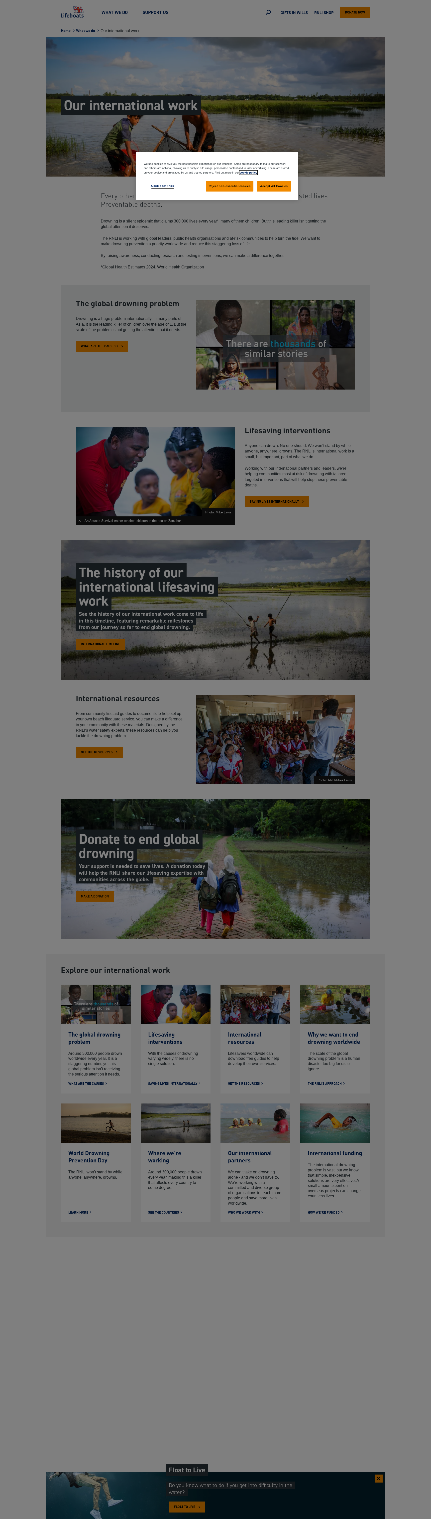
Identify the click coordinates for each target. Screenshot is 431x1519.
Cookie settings (162, 185)
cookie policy (248, 172)
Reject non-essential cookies (230, 185)
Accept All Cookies (274, 185)
